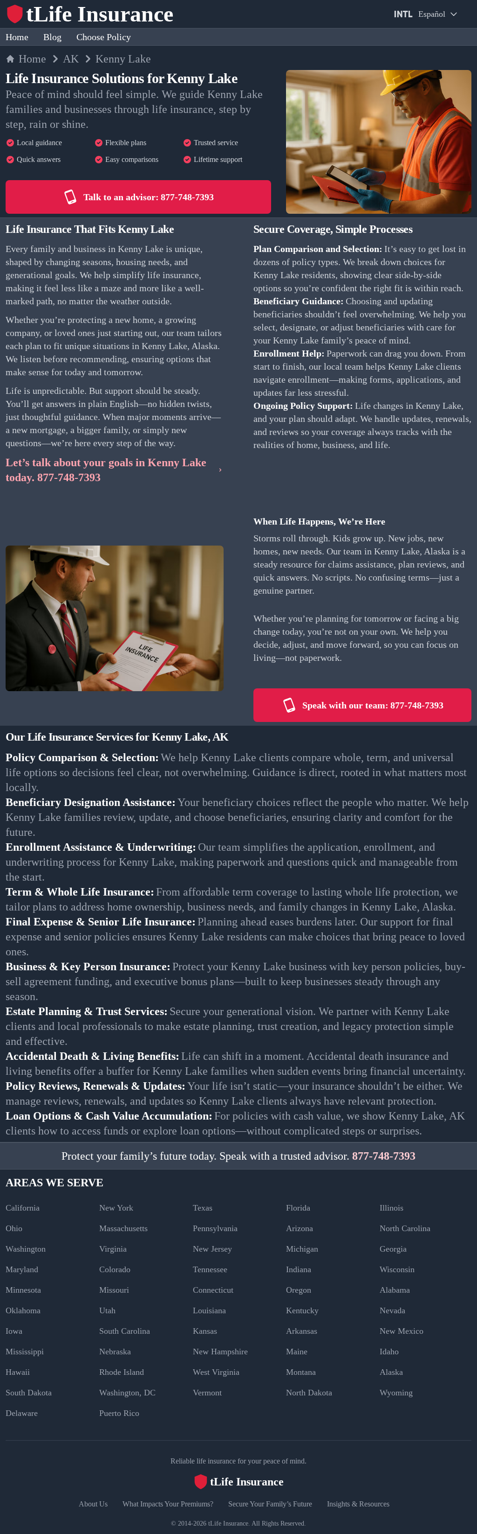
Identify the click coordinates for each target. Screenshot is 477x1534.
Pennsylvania (215, 1228)
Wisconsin (397, 1269)
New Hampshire (220, 1351)
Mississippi (25, 1351)
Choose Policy (103, 37)
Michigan (302, 1249)
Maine (296, 1351)
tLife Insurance (228, 1523)
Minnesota (23, 1290)
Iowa (14, 1331)
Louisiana (209, 1310)
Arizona (299, 1228)
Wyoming (396, 1392)
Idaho (389, 1351)
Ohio (14, 1228)
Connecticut (213, 1290)
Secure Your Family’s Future (270, 1504)
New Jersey (212, 1249)
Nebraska (115, 1351)
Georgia (393, 1249)
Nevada (392, 1310)
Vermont (207, 1392)
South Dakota (29, 1392)
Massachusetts (123, 1228)
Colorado (114, 1269)
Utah (107, 1310)
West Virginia (216, 1372)
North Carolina (405, 1228)
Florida (298, 1207)
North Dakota (309, 1392)
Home (17, 37)
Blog (52, 37)
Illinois (391, 1207)
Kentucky (302, 1310)
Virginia (113, 1249)
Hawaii (18, 1372)
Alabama (395, 1290)
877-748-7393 (384, 1156)
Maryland (22, 1269)
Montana (301, 1372)
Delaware (22, 1413)
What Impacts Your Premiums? (168, 1504)
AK (71, 59)
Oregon (298, 1290)
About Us (93, 1504)
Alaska (391, 1372)
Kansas (205, 1331)
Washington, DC (127, 1392)
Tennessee (210, 1269)
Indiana (298, 1269)
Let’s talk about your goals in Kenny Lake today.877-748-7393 (106, 469)
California (23, 1207)
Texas (202, 1207)
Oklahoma (23, 1310)
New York (116, 1207)
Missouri (114, 1290)
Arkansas (301, 1331)
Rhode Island (121, 1372)
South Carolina (124, 1331)
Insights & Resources (358, 1504)
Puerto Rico (119, 1413)
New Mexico (401, 1331)
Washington (26, 1249)
